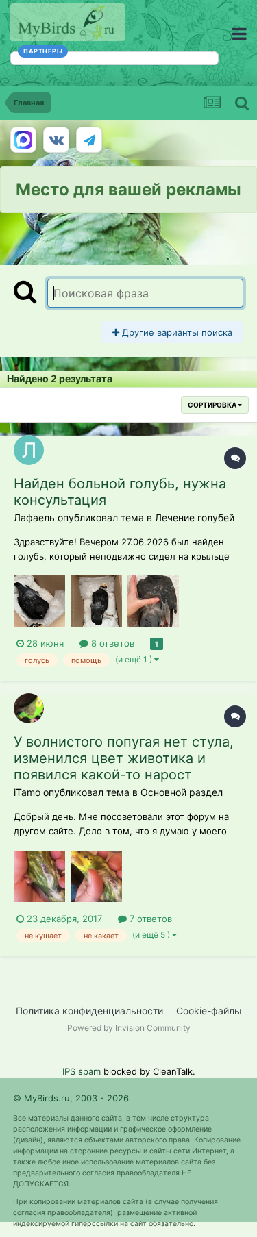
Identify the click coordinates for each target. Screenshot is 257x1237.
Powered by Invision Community (129, 1028)
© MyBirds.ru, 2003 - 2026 (71, 1097)
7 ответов (149, 918)
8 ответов (111, 643)
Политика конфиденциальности (89, 1010)
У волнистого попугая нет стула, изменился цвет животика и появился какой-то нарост (124, 758)
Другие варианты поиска (175, 332)
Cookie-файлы (209, 1010)
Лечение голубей (194, 517)
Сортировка (213, 405)
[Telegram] (89, 140)
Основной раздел (181, 792)
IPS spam (81, 1071)
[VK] (56, 140)
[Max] (23, 140)
